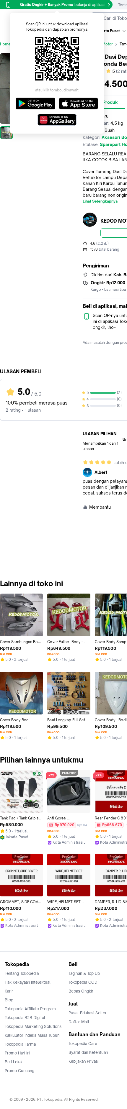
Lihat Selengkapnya (100, 201)
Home (5, 44)
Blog (9, 1000)
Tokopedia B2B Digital (25, 1017)
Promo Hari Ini (17, 1053)
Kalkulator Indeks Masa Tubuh (32, 1035)
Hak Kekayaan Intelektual (28, 982)
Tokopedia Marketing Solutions (33, 1026)
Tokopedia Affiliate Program (30, 1008)
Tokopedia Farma (20, 1044)
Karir (9, 991)
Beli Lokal (14, 1061)
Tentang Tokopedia (22, 973)
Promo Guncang (19, 1070)
